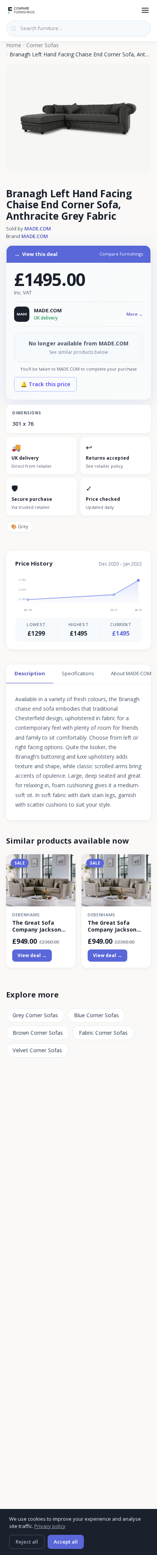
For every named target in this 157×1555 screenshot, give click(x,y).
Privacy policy (50, 1526)
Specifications (78, 673)
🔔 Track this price (45, 384)
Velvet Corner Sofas (37, 1050)
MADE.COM (37, 228)
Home (13, 45)
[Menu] (145, 10)
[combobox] (78, 29)
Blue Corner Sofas (96, 1015)
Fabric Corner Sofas (103, 1032)
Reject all (27, 1541)
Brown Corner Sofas (38, 1032)
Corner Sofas (42, 45)
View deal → (32, 955)
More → (135, 314)
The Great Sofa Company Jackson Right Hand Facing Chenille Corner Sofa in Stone (115, 926)
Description (29, 673)
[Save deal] (65, 864)
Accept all (66, 1541)
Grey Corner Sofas (35, 1015)
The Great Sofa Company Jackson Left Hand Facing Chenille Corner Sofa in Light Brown (40, 926)
